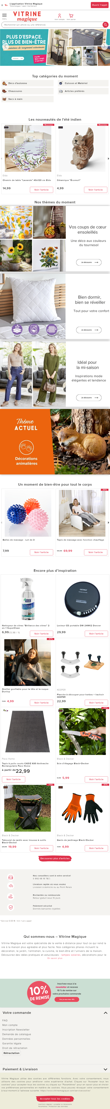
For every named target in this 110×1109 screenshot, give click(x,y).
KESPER (61, 689)
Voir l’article (41, 189)
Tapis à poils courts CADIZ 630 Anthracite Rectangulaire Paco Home (25, 764)
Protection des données (58, 1106)
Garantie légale (11, 1043)
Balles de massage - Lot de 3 (19, 540)
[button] (55, 1013)
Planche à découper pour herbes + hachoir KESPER (80, 695)
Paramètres (42, 1106)
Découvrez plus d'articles (55, 858)
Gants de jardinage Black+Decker (75, 840)
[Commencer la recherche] (106, 25)
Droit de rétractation (15, 1048)
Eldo (59, 175)
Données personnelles (16, 1038)
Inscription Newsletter (16, 1029)
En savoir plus (55, 958)
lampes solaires (70, 954)
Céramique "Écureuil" (69, 180)
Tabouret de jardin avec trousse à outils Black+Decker (24, 841)
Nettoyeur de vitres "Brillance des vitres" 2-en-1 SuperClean (26, 626)
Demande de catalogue (16, 1034)
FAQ (5, 1020)
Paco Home (8, 758)
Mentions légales (45, 1104)
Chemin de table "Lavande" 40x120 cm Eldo (27, 180)
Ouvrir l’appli (99, 5)
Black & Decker (65, 758)
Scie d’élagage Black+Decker (73, 763)
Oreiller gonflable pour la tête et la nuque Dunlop (25, 690)
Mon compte (10, 1025)
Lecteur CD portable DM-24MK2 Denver (79, 625)
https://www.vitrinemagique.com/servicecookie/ (65, 1090)
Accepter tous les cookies (55, 1098)
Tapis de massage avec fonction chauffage (80, 540)
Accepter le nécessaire (63, 1104)
